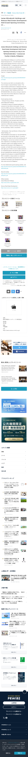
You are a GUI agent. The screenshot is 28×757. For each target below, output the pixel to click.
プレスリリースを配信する (13, 711)
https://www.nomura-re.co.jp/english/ (9, 187)
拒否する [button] (8, 753)
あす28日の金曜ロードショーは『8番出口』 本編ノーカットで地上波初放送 (12, 602)
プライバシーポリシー (14, 742)
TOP (4, 13)
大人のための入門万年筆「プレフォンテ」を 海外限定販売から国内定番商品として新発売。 (11, 510)
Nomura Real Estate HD (18, 13)
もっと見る (14, 388)
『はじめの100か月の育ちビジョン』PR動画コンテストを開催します (17, 632)
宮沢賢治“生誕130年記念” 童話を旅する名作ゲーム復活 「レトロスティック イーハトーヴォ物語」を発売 (11, 561)
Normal (9, 221)
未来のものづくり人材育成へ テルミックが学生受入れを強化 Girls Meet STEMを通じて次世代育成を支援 (11, 551)
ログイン (14, 277)
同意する (20, 753)
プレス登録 (14, 272)
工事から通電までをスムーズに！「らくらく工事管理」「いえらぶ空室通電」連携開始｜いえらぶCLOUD (17, 624)
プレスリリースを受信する (13, 714)
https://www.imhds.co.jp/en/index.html (10, 182)
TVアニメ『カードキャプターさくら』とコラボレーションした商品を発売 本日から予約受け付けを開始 (11, 485)
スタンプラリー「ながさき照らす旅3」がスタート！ (11, 526)
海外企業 (3, 471)
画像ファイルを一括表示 (14, 251)
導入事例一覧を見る (15, 581)
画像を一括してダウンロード (14, 255)
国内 (17, 5)
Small (6, 221)
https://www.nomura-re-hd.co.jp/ (11, 330)
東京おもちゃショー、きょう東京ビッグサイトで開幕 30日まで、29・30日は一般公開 (13, 597)
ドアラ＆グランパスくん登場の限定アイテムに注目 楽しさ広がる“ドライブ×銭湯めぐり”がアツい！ (11, 534)
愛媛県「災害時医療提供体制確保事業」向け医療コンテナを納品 (11, 543)
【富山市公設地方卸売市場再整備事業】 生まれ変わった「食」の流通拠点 (11, 519)
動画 (2, 467)
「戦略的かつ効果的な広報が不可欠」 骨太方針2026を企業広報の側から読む (13, 593)
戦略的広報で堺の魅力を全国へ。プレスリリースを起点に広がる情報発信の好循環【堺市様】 (18, 578)
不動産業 (9, 13)
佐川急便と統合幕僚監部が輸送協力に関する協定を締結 (11, 492)
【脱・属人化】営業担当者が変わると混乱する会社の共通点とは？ (18, 615)
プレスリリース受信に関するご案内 (18, 285)
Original (7, 223)
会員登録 (14, 703)
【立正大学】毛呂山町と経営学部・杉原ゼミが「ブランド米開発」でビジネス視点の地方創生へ (11, 501)
